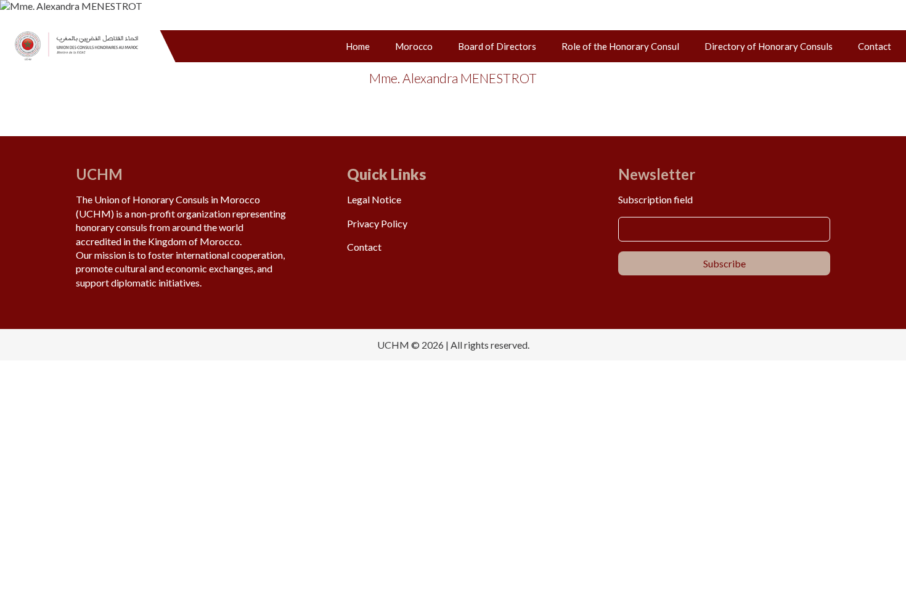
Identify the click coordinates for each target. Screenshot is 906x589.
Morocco (414, 46)
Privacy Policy (377, 223)
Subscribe (724, 263)
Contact (874, 46)
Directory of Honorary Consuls (768, 46)
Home (358, 46)
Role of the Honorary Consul (620, 46)
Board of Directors (497, 46)
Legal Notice (374, 199)
